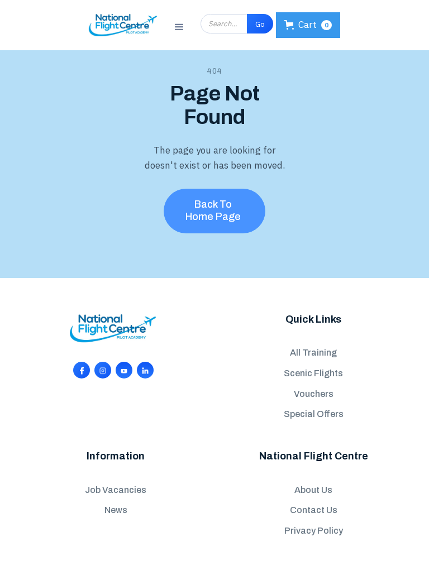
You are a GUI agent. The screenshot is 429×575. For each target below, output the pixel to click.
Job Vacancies (115, 490)
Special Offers (314, 414)
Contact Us (313, 510)
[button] (179, 25)
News (115, 510)
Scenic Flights (313, 373)
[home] (123, 25)
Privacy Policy (313, 530)
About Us (313, 490)
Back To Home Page (213, 210)
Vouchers (313, 394)
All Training (313, 352)
